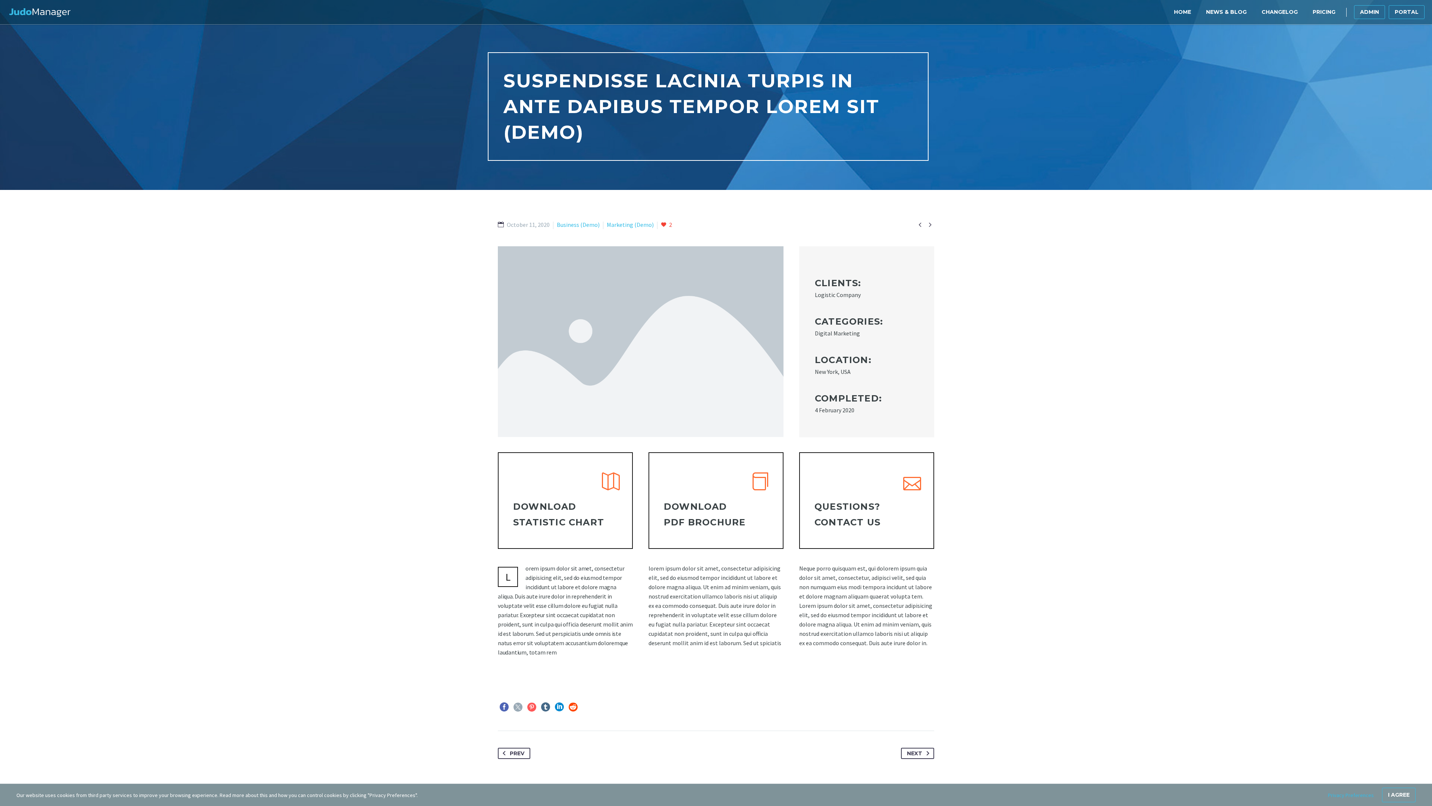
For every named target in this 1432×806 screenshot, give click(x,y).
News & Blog (1226, 12)
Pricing (1324, 12)
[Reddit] (573, 707)
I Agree (1399, 794)
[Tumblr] (545, 707)
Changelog (1280, 12)
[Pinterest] (531, 707)
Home (1182, 12)
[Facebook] (504, 707)
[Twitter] (518, 707)
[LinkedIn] (559, 707)
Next (914, 753)
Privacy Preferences (1351, 795)
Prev (517, 753)
